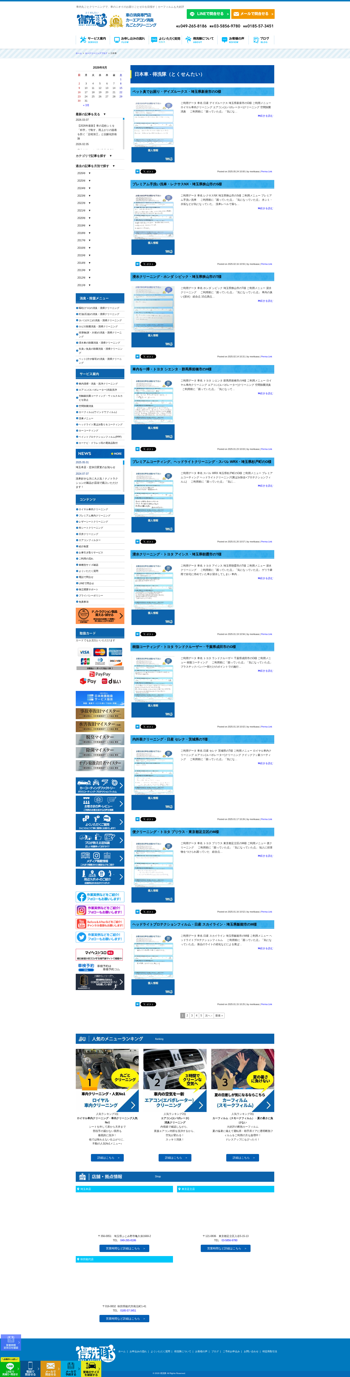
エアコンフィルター (93, 540)
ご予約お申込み (231, 1351)
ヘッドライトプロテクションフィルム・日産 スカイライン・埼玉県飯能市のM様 (194, 924)
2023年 (81, 195)
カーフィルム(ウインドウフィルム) (98, 412)
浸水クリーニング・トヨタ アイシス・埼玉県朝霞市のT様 (177, 554)
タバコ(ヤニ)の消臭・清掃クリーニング (100, 320)
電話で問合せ (87, 577)
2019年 (81, 225)
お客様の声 (201, 1351)
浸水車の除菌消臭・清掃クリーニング (99, 342)
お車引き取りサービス (93, 552)
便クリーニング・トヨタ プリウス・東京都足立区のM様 (175, 832)
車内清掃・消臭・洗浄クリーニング (98, 383)
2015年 (81, 255)
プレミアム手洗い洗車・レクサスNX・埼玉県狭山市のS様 (177, 184)
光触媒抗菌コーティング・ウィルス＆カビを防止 (101, 397)
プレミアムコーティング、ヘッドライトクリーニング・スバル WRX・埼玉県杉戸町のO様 (201, 462)
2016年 (81, 247)
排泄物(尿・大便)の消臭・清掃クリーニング (100, 334)
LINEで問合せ (87, 583)
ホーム (122, 1351)
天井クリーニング (93, 534)
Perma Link (266, 171)
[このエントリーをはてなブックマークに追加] (138, 172)
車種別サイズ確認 (88, 565)
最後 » (219, 1015)
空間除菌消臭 (86, 406)
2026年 (81, 173)
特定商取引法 (269, 1351)
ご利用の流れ (86, 558)
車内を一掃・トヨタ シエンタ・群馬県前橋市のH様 (172, 369)
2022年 (81, 203)
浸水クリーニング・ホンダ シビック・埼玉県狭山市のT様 (177, 277)
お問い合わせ (251, 1351)
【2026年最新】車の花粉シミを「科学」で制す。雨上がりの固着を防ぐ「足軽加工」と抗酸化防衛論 (97, 132)
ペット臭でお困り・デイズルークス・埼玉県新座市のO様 (176, 92)
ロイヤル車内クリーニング (93, 509)
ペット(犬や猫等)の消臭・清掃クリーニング (100, 361)
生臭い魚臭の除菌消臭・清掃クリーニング (101, 350)
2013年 (81, 270)
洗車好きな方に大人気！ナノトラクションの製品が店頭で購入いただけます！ (97, 483)
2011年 (81, 285)
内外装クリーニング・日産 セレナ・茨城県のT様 (170, 739)
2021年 (81, 210)
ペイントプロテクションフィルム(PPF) (100, 436)
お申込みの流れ (138, 1351)
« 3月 (86, 105)
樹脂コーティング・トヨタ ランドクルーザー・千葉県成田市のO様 (184, 647)
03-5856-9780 (229, 1240)
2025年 (81, 180)
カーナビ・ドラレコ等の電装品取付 (98, 443)
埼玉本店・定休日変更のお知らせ (95, 467)
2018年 (81, 233)
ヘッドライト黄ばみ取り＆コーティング (101, 424)
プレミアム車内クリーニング (94, 515)
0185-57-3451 (128, 1310)
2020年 (81, 218)
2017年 (81, 240)
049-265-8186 (128, 1240)
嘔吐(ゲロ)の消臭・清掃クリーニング (99, 308)
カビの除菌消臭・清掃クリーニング (99, 326)
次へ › (208, 1015)
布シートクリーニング (93, 527)
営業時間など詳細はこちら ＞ (125, 1248)
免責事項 (84, 601)
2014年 (81, 262)
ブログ (215, 1351)
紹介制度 (84, 546)
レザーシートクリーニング (93, 521)
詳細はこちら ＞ (109, 1157)
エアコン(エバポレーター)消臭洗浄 (98, 389)
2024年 (81, 188)
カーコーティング (88, 430)
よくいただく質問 (88, 571)
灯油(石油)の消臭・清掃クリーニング (99, 314)
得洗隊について (182, 1351)
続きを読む (266, 115)
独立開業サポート (88, 589)
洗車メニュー (86, 418)
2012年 (81, 277)
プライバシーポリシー (91, 595)
